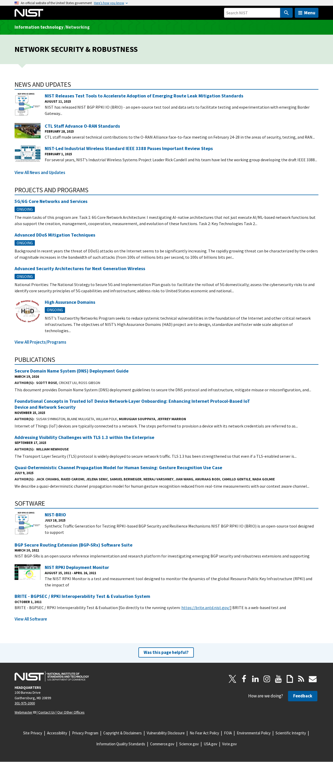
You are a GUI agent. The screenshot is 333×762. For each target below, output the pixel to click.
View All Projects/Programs (40, 342)
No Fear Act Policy (204, 732)
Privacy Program (85, 732)
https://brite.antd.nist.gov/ (205, 607)
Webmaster (24, 712)
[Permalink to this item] (74, 84)
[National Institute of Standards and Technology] (52, 676)
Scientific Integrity (291, 732)
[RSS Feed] (301, 679)
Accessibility (57, 732)
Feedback (302, 696)
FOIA (228, 732)
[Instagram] (267, 679)
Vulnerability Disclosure (166, 732)
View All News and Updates (40, 172)
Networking (78, 27)
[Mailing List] (312, 679)
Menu (309, 13)
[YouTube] (278, 679)
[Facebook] (244, 679)
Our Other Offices (71, 712)
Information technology (39, 27)
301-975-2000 (25, 703)
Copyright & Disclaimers (122, 732)
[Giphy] (290, 679)
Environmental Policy (254, 732)
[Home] (29, 13)
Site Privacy (32, 732)
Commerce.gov (162, 743)
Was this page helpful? (166, 652)
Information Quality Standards (120, 743)
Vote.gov (229, 743)
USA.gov (210, 743)
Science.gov (189, 743)
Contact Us (46, 712)
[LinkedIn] (255, 679)
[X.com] (232, 679)
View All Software (31, 619)
